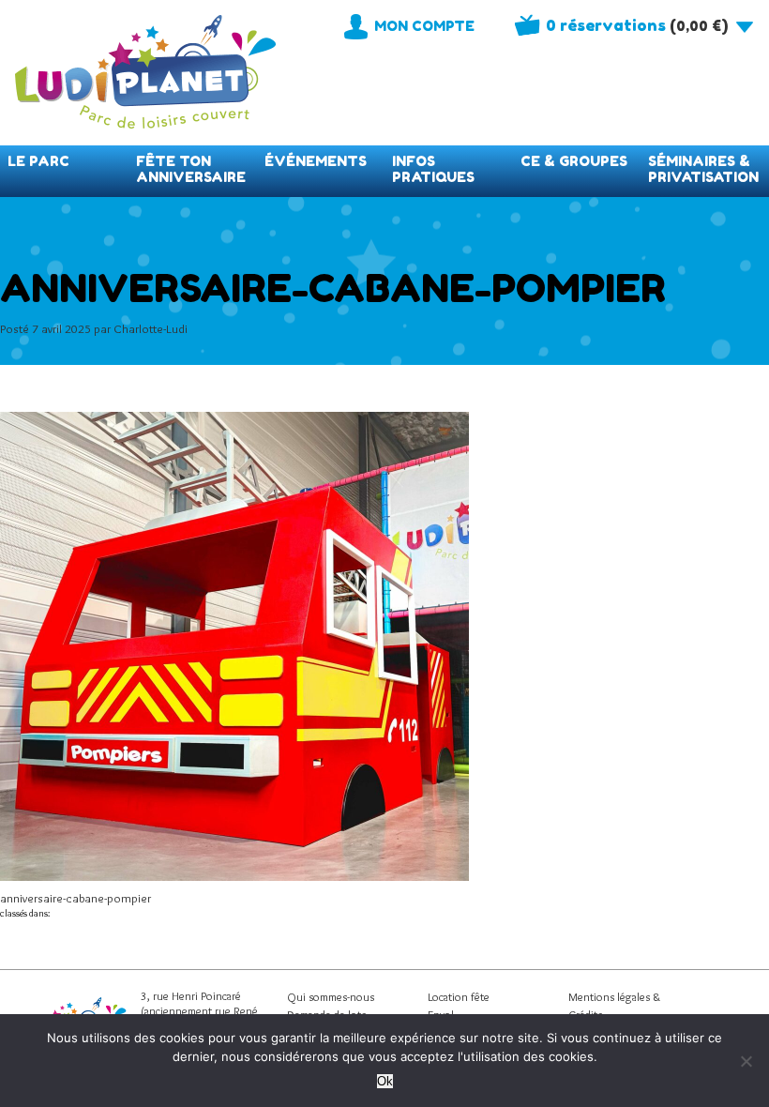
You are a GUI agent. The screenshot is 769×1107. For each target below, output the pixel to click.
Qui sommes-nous (330, 997)
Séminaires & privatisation (703, 169)
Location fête (459, 997)
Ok (385, 1081)
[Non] (745, 1061)
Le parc (38, 161)
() (637, 25)
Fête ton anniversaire (191, 169)
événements (315, 161)
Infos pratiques (433, 169)
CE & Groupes (573, 161)
